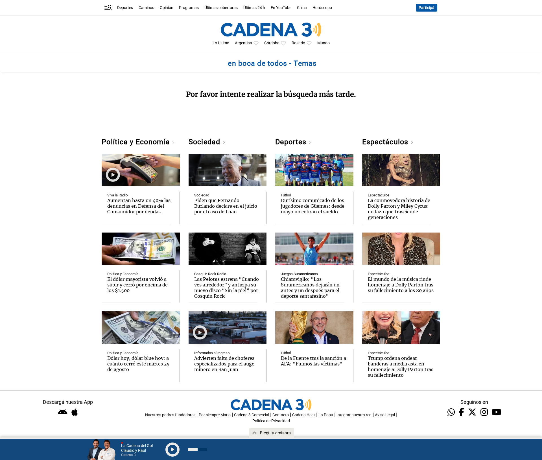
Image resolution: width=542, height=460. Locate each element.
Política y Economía (137, 142)
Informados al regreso (212, 353)
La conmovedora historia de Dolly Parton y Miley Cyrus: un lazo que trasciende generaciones (399, 209)
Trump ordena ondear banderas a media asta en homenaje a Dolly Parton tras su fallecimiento (400, 366)
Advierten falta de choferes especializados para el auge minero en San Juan (224, 363)
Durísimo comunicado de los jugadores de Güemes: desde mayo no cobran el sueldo (312, 206)
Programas (189, 7)
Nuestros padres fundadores (170, 415)
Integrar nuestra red (353, 415)
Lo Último (221, 43)
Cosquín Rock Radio (210, 274)
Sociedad (205, 142)
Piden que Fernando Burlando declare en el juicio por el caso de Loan (225, 206)
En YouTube (281, 7)
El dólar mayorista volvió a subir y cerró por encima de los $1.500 (137, 284)
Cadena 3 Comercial (251, 415)
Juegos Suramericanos (299, 274)
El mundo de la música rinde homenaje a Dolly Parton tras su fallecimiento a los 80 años (401, 284)
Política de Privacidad (271, 421)
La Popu (325, 415)
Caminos (146, 7)
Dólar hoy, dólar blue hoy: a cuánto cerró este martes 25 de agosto (138, 363)
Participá (426, 7)
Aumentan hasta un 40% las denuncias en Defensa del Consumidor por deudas (139, 206)
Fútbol (286, 195)
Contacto (280, 415)
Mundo (323, 43)
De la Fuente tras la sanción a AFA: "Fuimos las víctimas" (313, 361)
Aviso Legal (385, 415)
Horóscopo (322, 7)
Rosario (298, 43)
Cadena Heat (303, 415)
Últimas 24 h (254, 7)
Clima (302, 7)
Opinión (166, 7)
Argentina (243, 43)
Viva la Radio (117, 195)
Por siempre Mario (215, 415)
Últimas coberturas (221, 7)
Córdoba (271, 43)
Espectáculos (386, 142)
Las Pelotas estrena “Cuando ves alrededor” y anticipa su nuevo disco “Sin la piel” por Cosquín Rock (226, 287)
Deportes (125, 7)
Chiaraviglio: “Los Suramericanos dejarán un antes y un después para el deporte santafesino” (310, 287)
